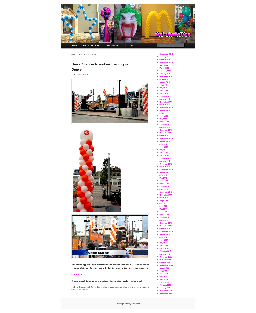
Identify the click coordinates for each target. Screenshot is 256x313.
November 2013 (165, 132)
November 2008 (165, 293)
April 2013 (163, 152)
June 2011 (163, 206)
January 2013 (164, 161)
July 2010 (163, 237)
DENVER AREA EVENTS (92, 45)
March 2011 (164, 214)
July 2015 (163, 85)
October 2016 (164, 59)
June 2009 (163, 273)
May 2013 (163, 149)
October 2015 (164, 79)
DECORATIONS (112, 45)
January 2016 (164, 73)
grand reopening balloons (119, 287)
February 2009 (165, 285)
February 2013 (165, 158)
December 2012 (165, 164)
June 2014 (163, 116)
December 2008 (165, 290)
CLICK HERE (77, 274)
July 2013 (163, 144)
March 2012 (164, 183)
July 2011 (163, 203)
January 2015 (164, 99)
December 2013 (165, 130)
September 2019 (166, 54)
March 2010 (164, 248)
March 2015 (164, 93)
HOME (74, 45)
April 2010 (163, 245)
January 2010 (164, 254)
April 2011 (163, 211)
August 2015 (164, 82)
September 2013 (166, 138)
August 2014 (164, 110)
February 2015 (165, 96)
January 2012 (164, 189)
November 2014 (165, 102)
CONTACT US (128, 45)
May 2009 (163, 276)
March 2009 (164, 282)
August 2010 (164, 234)
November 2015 (165, 76)
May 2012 (163, 178)
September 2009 (166, 265)
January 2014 (164, 127)
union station (83, 289)
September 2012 (166, 169)
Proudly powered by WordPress (128, 303)
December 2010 (165, 223)
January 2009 (164, 287)
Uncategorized (84, 287)
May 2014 (163, 118)
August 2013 (164, 141)
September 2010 (166, 231)
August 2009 (164, 268)
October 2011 (164, 197)
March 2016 (164, 68)
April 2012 (163, 180)
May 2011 (163, 209)
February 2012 (165, 186)
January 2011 (164, 220)
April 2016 (163, 65)
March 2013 (164, 155)
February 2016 (165, 70)
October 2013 (164, 135)
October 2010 (164, 228)
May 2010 (163, 242)
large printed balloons (138, 287)
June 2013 (163, 147)
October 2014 (164, 104)
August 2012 (164, 172)
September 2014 (166, 107)
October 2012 (164, 166)
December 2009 (165, 257)
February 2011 (165, 217)
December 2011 (165, 192)
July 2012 (163, 175)
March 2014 (164, 121)
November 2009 (165, 259)
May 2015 (163, 87)
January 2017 (164, 56)
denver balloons (103, 287)
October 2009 (164, 262)
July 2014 (163, 113)
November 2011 (165, 195)
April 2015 (163, 90)
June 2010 (163, 240)
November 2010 (165, 225)
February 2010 (165, 251)
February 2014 (165, 124)
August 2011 (164, 200)
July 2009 (163, 271)
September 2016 (166, 62)
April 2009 (163, 279)
